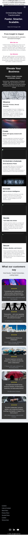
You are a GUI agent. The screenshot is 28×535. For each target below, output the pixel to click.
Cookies (4, 517)
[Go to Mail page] (10, 530)
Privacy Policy (5, 512)
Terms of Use (5, 520)
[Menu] (25, 7)
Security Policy (6, 515)
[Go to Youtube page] (18, 530)
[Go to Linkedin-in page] (14, 530)
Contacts (4, 505)
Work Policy (5, 510)
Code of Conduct (6, 508)
